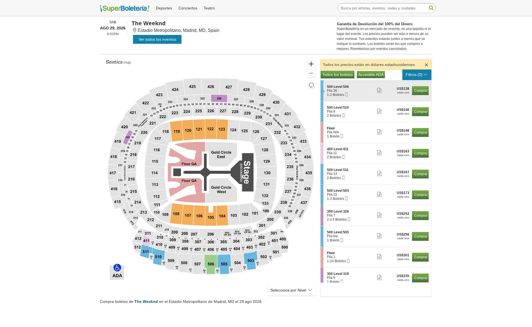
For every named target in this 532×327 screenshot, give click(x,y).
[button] (311, 64)
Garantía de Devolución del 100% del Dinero (375, 24)
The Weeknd (146, 301)
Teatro (209, 8)
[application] (210, 178)
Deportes (164, 8)
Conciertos (187, 8)
